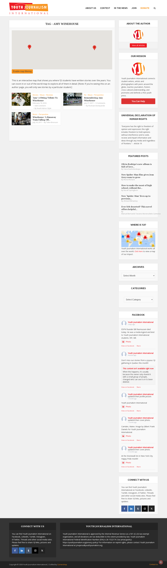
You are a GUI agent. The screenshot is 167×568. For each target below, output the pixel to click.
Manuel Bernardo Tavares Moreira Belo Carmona (140, 214)
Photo (128, 341)
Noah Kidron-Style (44, 108)
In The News (121, 8)
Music (42, 95)
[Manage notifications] (161, 562)
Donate (145, 8)
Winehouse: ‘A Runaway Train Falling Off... (44, 118)
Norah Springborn (131, 190)
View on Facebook (127, 346)
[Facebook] (124, 509)
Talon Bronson (52, 122)
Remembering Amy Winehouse (93, 99)
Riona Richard (129, 180)
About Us (90, 8)
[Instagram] (145, 509)
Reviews (49, 95)
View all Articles (138, 45)
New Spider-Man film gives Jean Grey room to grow (137, 176)
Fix (85, 95)
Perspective (99, 95)
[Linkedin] (131, 509)
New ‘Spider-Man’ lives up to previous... (135, 197)
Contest (105, 8)
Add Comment (40, 105)
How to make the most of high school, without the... (136, 186)
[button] (29, 47)
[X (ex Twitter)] (151, 509)
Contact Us (153, 564)
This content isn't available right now (138, 368)
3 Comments (100, 103)
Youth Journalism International (140, 322)
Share (139, 346)
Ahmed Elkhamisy (131, 201)
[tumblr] (138, 509)
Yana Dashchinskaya (132, 169)
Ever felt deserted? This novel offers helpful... (136, 208)
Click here (139, 251)
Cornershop (62, 564)
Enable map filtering (22, 71)
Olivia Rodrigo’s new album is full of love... (136, 165)
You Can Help (138, 101)
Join (134, 8)
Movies (35, 95)
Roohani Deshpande (96, 105)
